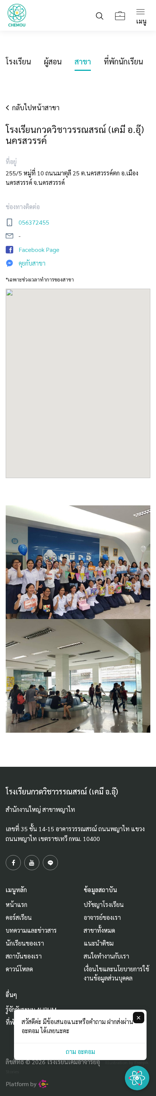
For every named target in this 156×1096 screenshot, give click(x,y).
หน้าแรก (16, 904)
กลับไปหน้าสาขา (34, 107)
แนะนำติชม (99, 943)
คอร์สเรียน (19, 917)
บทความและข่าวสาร (31, 930)
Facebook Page (39, 249)
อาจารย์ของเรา (102, 917)
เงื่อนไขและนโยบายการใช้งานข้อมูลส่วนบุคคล (116, 973)
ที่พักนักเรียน (123, 61)
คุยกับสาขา (32, 263)
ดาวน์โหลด (19, 969)
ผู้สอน (53, 61)
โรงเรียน (18, 61)
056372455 (34, 222)
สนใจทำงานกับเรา (106, 956)
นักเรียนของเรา (25, 943)
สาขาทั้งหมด (99, 930)
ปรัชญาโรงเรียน (104, 904)
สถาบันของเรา (24, 956)
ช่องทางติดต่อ (23, 207)
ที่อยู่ (11, 162)
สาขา (83, 61)
